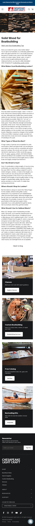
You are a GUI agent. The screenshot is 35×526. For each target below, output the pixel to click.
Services (4, 482)
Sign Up (28, 447)
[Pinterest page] (12, 514)
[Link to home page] (11, 463)
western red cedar (21, 226)
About (4, 489)
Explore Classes (12, 290)
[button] (2, 9)
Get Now (9, 378)
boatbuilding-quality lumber (21, 63)
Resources (6, 493)
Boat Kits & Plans (7, 472)
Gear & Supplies (6, 476)
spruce (29, 152)
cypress (13, 154)
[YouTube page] (16, 514)
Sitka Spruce (6, 217)
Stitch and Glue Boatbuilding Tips (12, 45)
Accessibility (15, 521)
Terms (9, 521)
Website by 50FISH (7, 519)
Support (5, 497)
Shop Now (10, 422)
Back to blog (18, 246)
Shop (4, 469)
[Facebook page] (3, 514)
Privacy (4, 521)
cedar (8, 154)
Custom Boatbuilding (8, 479)
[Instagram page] (7, 514)
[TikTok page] (20, 514)
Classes (4, 485)
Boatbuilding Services (14, 334)
